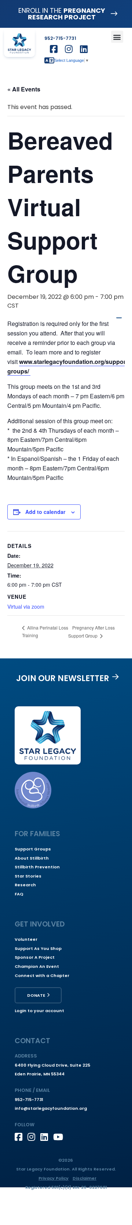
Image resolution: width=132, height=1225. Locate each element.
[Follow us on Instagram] (33, 1136)
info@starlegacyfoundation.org (51, 1108)
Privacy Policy (53, 1178)
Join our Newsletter (62, 678)
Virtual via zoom (25, 606)
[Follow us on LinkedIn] (46, 1136)
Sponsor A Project (35, 957)
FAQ (19, 894)
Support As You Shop (38, 948)
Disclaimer (84, 1178)
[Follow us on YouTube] (59, 1136)
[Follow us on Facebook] (21, 1136)
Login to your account (39, 1011)
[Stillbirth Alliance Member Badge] (33, 790)
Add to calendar (45, 511)
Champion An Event (37, 966)
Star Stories (28, 876)
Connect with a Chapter (42, 975)
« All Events (23, 89)
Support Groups (33, 849)
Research (25, 885)
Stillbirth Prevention (37, 867)
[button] (117, 37)
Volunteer (26, 939)
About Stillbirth (32, 858)
